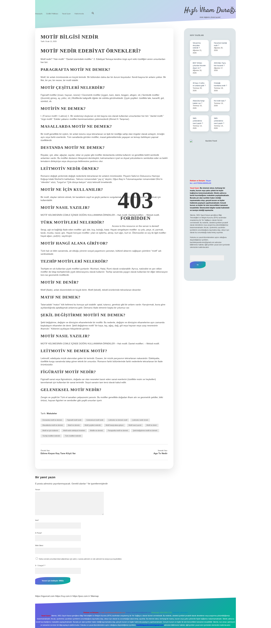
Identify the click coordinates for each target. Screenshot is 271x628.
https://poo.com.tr (81, 596)
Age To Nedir (160, 453)
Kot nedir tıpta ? (220, 101)
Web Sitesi (39, 545)
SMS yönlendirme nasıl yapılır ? (198, 120)
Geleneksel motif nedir (94, 420)
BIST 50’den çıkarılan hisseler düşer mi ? (199, 65)
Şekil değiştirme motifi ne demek (145, 430)
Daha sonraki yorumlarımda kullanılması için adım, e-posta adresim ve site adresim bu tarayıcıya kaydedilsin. (80, 559)
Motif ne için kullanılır (50, 430)
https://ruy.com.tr (63, 596)
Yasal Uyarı (66, 14)
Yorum (37, 489)
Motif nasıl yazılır (135, 425)
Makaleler (52, 413)
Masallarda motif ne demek (53, 425)
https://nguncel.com (45, 596)
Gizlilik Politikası (52, 14)
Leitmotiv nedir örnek (140, 420)
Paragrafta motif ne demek (118, 430)
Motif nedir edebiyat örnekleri (74, 430)
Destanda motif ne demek (52, 420)
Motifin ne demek (96, 430)
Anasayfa (38, 14)
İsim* (37, 520)
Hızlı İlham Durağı (210, 10)
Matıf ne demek (74, 425)
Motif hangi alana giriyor (115, 425)
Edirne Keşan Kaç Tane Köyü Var (58, 453)
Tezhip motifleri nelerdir (51, 436)
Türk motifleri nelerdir (73, 436)
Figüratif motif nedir (74, 420)
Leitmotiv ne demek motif (117, 420)
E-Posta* (38, 533)
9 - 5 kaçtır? (40, 565)
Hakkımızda (79, 14)
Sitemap (94, 596)
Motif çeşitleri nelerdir (93, 425)
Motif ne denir (151, 425)
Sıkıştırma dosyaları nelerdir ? (197, 45)
